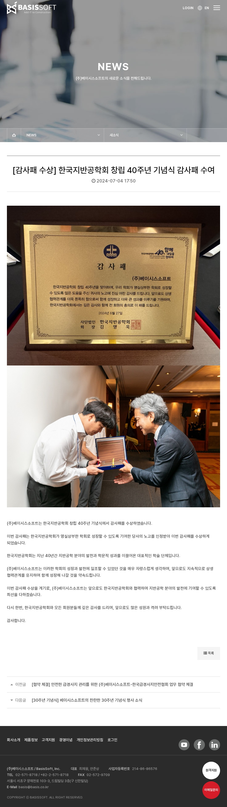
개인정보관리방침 (90, 740)
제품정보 (31, 740)
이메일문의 (211, 790)
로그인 (112, 740)
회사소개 (13, 740)
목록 (210, 653)
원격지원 (211, 770)
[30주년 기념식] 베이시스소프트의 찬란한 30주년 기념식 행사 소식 (87, 700)
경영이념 (66, 740)
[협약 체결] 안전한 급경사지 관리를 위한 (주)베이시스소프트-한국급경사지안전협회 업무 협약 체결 (112, 684)
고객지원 (48, 740)
